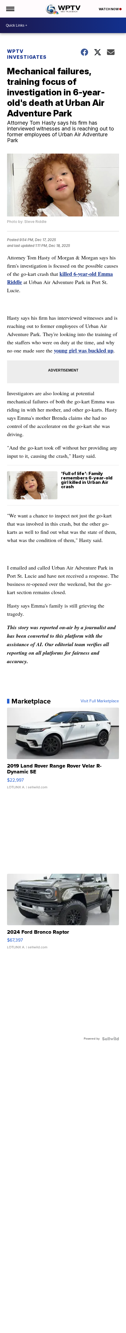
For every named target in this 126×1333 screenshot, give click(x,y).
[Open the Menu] (9, 8)
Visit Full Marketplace (100, 701)
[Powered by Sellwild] (110, 1039)
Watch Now (109, 9)
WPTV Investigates (27, 54)
